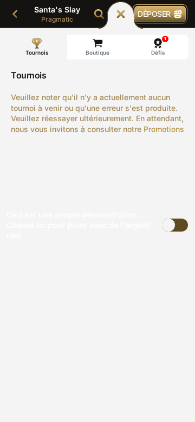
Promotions (164, 129)
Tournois (37, 52)
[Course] (121, 14)
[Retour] (15, 14)
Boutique (97, 52)
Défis (158, 46)
